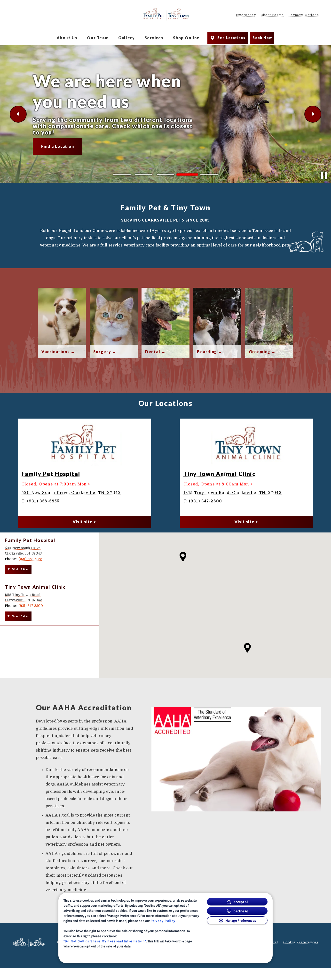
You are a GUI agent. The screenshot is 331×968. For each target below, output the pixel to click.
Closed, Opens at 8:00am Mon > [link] (218, 484)
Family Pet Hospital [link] (51, 473)
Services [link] (154, 37)
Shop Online (186, 37)
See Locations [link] (231, 38)
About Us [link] (67, 37)
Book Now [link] (262, 38)
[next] (312, 114)
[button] (247, 648)
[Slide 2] (143, 174)
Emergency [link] (246, 15)
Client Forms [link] (272, 15)
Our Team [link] (98, 37)
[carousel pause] (323, 175)
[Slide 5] (209, 175)
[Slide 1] (122, 174)
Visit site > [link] (85, 521)
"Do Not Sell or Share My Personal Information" (104, 941)
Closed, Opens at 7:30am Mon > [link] (56, 484)
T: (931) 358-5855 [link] (41, 501)
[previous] (18, 114)
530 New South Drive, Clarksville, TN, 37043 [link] (71, 493)
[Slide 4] (187, 174)
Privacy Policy (163, 921)
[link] (166, 14)
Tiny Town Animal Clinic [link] (219, 473)
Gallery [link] (126, 37)
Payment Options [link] (304, 15)
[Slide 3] (165, 174)
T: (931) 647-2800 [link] (202, 501)
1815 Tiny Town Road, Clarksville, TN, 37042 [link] (232, 493)
